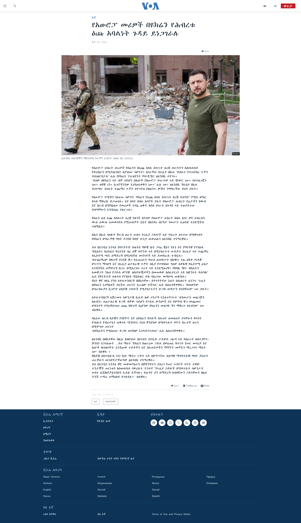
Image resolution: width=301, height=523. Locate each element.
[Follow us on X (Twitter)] (178, 422)
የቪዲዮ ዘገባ (103, 421)
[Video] (265, 6)
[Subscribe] (203, 422)
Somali (155, 489)
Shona (155, 483)
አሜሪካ (47, 434)
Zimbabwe (212, 483)
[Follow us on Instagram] (170, 422)
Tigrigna (210, 476)
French (101, 476)
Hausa (46, 496)
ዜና (94, 17)
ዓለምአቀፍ (49, 440)
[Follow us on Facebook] (153, 422)
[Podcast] (195, 422)
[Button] (205, 51)
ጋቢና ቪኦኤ (50, 458)
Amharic (47, 483)
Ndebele (102, 496)
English (47, 489)
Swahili (156, 496)
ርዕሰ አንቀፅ (49, 514)
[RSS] (187, 422)
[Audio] (275, 6)
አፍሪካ (46, 427)
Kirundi (101, 489)
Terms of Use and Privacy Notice (171, 514)
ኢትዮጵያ (48, 421)
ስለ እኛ (102, 514)
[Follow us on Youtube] (162, 422)
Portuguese (158, 476)
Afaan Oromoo (51, 476)
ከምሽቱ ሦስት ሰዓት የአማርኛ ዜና (116, 458)
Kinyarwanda (105, 483)
